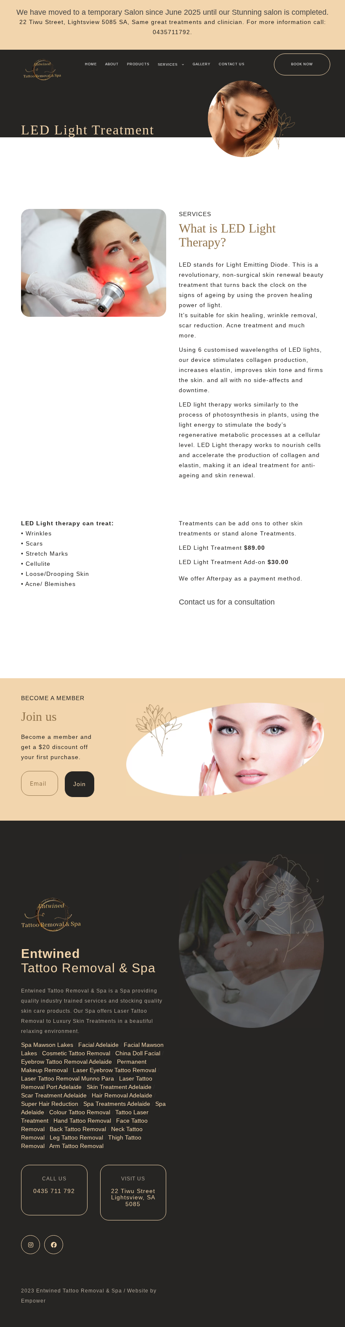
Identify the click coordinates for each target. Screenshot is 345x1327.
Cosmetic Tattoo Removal (76, 1053)
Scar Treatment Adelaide (54, 1095)
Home (91, 64)
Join (79, 784)
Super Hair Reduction (49, 1103)
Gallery (201, 64)
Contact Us (231, 64)
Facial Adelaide (98, 1044)
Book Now (302, 64)
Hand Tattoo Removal (82, 1120)
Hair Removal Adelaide (122, 1095)
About (112, 64)
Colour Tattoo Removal (79, 1112)
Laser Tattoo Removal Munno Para (67, 1078)
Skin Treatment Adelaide (119, 1087)
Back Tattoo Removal (78, 1129)
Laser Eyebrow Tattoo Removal (114, 1070)
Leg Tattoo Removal (76, 1137)
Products (138, 64)
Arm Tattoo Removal (76, 1145)
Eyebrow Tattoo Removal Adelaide (66, 1061)
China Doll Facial (137, 1053)
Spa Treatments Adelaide (116, 1103)
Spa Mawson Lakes (47, 1044)
